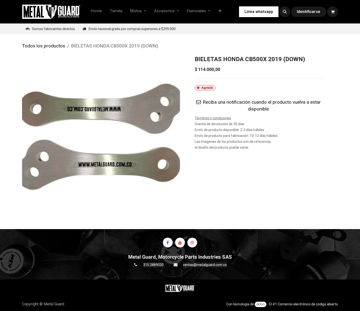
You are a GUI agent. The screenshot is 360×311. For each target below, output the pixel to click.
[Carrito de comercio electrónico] (332, 11)
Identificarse (308, 11)
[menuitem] (96, 12)
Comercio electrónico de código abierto (308, 304)
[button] (284, 11)
